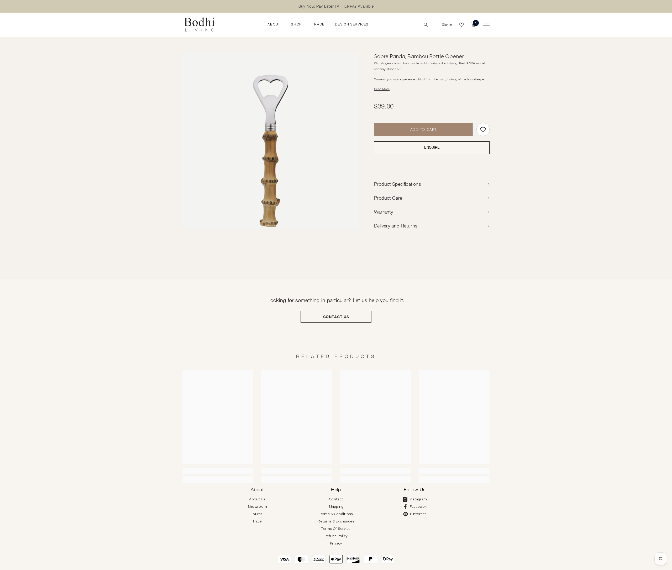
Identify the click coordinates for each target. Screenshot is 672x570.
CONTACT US (336, 316)
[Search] (425, 24)
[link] (217, 471)
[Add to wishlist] (483, 129)
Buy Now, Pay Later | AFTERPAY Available (336, 6)
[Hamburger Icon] (486, 25)
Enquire (432, 148)
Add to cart (423, 129)
